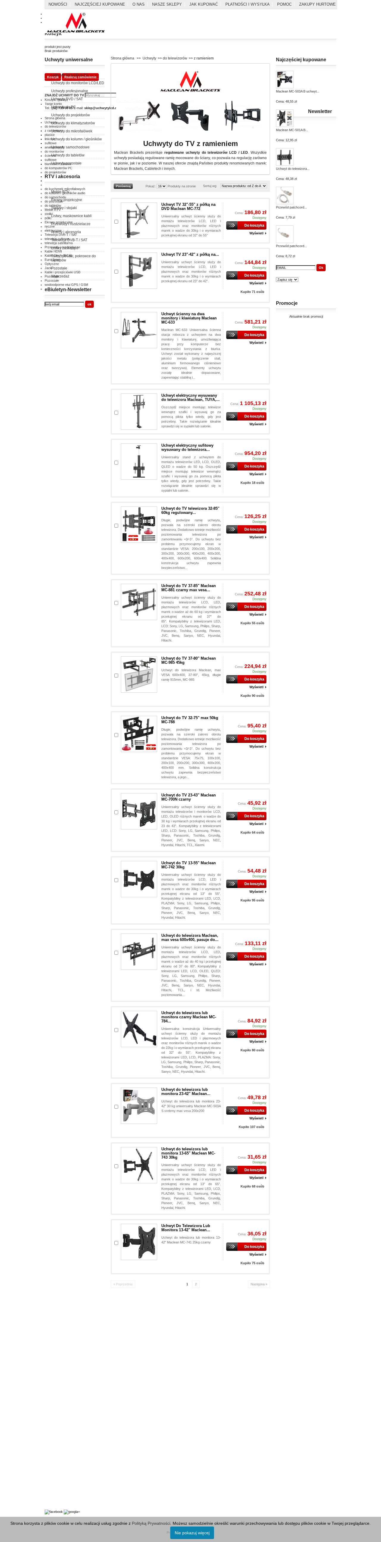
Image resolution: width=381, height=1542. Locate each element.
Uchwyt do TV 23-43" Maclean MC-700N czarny (188, 797)
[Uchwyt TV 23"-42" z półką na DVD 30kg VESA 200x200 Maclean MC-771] (139, 270)
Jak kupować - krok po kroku (66, 1478)
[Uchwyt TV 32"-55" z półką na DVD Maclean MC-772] (139, 221)
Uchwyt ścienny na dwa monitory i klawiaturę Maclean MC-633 (189, 318)
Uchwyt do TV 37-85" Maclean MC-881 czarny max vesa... (188, 587)
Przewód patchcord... (291, 207)
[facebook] (54, 1511)
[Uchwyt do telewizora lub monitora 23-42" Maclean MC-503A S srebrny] (139, 1106)
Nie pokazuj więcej (192, 1532)
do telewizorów (175, 58)
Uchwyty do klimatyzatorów (73, 123)
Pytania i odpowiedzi (59, 1472)
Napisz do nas (55, 1400)
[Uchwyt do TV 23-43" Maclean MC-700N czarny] (139, 811)
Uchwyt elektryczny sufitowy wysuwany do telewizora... (187, 447)
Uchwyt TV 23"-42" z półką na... (190, 254)
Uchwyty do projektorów (70, 115)
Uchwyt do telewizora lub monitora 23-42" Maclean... (185, 1091)
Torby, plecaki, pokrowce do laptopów (73, 258)
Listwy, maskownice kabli (71, 216)
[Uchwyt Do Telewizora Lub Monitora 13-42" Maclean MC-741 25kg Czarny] (139, 1242)
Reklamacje (53, 1346)
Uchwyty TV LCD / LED (69, 75)
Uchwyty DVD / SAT (67, 99)
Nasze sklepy (167, 4)
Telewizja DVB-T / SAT (69, 240)
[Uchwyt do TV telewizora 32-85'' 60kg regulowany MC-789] (139, 524)
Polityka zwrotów (57, 1339)
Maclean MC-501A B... (292, 130)
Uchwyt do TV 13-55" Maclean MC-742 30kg (188, 865)
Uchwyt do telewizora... (293, 168)
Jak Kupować (203, 4)
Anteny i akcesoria (66, 232)
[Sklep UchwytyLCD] (76, 23)
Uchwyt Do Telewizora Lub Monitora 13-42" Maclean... (185, 1227)
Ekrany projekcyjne (66, 200)
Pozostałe (59, 268)
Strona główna (122, 58)
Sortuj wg (209, 186)
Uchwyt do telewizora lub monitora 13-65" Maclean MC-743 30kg (188, 1153)
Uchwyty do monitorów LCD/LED (77, 83)
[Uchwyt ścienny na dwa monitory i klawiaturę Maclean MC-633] (139, 330)
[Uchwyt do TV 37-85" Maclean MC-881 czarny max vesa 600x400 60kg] (139, 602)
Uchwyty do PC (63, 107)
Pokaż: (151, 186)
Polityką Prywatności (151, 1523)
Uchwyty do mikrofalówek (71, 131)
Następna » (259, 1284)
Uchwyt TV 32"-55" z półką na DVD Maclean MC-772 (188, 206)
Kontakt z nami (55, 1319)
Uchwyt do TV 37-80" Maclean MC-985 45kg (188, 660)
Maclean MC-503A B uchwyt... (297, 91)
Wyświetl (256, 233)
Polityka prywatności (59, 1326)
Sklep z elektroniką (58, 1495)
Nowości (58, 4)
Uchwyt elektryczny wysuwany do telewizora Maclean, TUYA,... (190, 397)
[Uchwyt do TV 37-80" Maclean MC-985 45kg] (139, 674)
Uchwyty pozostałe (66, 163)
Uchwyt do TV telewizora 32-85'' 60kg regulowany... (190, 510)
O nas (138, 4)
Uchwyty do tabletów (68, 155)
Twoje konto (53, 1380)
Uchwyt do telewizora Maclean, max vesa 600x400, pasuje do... (189, 937)
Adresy (50, 1393)
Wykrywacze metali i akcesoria (67, 1489)
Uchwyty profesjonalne (69, 91)
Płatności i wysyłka (247, 4)
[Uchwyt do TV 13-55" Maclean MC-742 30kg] (139, 879)
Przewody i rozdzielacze (70, 224)
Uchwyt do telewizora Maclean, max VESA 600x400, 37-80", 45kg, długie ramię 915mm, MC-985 (191, 674)
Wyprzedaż (60, 276)
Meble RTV (60, 192)
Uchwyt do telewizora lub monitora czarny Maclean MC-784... (188, 1017)
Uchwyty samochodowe (70, 147)
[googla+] (72, 1511)
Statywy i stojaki (64, 208)
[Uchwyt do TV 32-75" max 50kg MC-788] (139, 734)
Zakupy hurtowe (317, 4)
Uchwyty (149, 58)
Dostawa (51, 1387)
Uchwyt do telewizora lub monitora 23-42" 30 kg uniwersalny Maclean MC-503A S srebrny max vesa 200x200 (191, 1106)
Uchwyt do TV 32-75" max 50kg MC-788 (189, 720)
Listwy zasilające (65, 248)
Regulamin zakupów (59, 1332)
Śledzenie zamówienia (60, 1406)
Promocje (287, 303)
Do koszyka (254, 225)
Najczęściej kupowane (100, 4)
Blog (48, 1502)
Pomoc (284, 4)
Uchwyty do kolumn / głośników (76, 139)
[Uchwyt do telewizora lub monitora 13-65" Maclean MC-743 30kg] (139, 1165)
